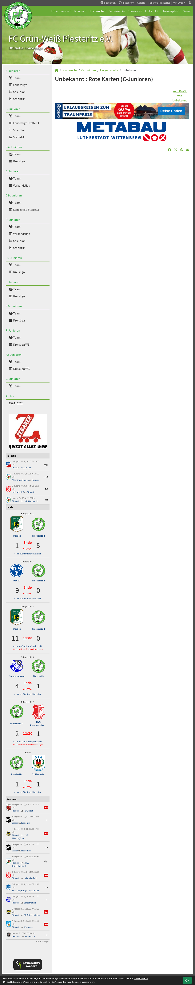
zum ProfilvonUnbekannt (179, 95)
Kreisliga (19, 161)
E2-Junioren (14, 306)
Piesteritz (36, 480)
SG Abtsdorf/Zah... (32, 915)
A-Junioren (13, 71)
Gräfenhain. (38, 774)
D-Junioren (13, 220)
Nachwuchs (97, 11)
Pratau (15, 467)
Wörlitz (17, 535)
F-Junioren (13, 330)
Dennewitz (17, 936)
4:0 (46, 489)
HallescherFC (18, 492)
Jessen (15, 823)
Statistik (19, 99)
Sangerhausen (17, 676)
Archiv (10, 396)
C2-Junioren (14, 195)
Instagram (128, 2)
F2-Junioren (14, 354)
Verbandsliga (21, 185)
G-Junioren (13, 379)
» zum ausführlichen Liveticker (27, 553)
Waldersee (28, 927)
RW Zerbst (28, 810)
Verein (65, 11)
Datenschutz (141, 978)
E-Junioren (13, 282)
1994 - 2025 (16, 403)
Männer (79, 11)
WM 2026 (178, 2)
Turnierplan (170, 11)
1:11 (45, 476)
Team (17, 78)
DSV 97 (16, 580)
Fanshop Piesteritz (159, 2)
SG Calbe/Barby (19, 890)
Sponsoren (135, 11)
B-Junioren (13, 109)
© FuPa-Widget (42, 941)
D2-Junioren (14, 258)
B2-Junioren (14, 147)
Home (54, 11)
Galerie (141, 2)
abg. (46, 464)
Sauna (187, 11)
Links (148, 11)
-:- (47, 820)
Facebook (110, 2)
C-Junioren (13, 171)
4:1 (46, 499)
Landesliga (20, 85)
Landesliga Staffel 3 (26, 123)
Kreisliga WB (21, 344)
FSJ (157, 11)
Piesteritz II (26, 467)
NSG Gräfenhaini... (20, 480)
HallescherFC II (30, 878)
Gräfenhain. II (31, 501)
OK (187, 980)
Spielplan (19, 92)
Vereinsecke (117, 11)
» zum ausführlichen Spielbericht (27, 646)
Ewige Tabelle (109, 70)
